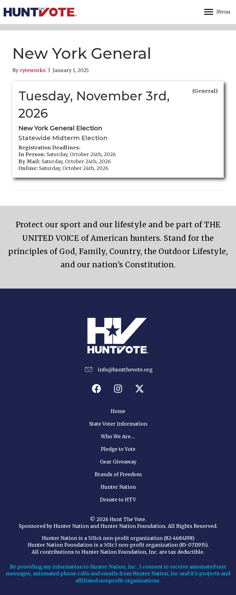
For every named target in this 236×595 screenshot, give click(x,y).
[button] (96, 388)
